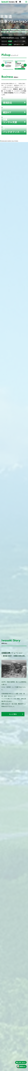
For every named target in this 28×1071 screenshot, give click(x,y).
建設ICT (7, 112)
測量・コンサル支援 (10, 120)
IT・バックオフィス (11, 130)
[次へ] (25, 65)
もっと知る (13, 714)
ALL (23, 37)
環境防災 (7, 102)
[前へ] (2, 65)
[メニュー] (26, 2)
